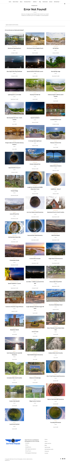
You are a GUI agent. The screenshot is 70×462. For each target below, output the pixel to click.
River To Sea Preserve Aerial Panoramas (56, 376)
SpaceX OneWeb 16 (35, 117)
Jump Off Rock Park (14, 214)
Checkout (47, 451)
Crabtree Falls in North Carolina (56, 353)
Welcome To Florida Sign (35, 378)
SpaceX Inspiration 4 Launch (14, 283)
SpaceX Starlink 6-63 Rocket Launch (35, 71)
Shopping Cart (34, 5)
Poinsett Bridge (14, 190)
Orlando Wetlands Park (35, 164)
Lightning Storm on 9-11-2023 (14, 94)
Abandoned (14, 46)
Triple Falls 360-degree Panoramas (35, 354)
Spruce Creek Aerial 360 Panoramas (56, 399)
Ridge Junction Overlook (35, 401)
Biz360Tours (7, 460)
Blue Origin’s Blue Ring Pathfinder (14, 71)
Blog (46, 445)
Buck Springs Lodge (55, 71)
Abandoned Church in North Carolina (55, 212)
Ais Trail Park (55, 48)
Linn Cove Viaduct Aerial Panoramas (35, 212)
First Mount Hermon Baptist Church (35, 48)
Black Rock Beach (56, 235)
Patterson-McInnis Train (55, 142)
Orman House (35, 331)
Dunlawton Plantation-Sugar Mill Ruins (14, 306)
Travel (55, 69)
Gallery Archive (48, 443)
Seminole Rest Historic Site (14, 237)
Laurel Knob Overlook (14, 424)
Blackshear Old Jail (14, 329)
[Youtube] (62, 458)
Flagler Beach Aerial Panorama (56, 258)
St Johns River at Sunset (35, 258)
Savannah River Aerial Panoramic (35, 235)
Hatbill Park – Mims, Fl (56, 189)
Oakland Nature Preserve (55, 166)
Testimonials (47, 447)
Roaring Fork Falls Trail (35, 94)
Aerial (55, 187)
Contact (46, 453)
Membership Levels (49, 449)
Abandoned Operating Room (14, 48)
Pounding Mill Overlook (55, 422)
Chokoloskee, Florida (14, 260)
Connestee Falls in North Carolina (14, 378)
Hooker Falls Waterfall (14, 401)
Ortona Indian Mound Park (55, 281)
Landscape (55, 46)
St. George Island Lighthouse (34, 141)
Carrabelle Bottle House (55, 119)
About (46, 441)
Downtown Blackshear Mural (55, 304)
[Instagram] (60, 458)
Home (46, 439)
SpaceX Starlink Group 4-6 (14, 167)
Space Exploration (14, 69)
